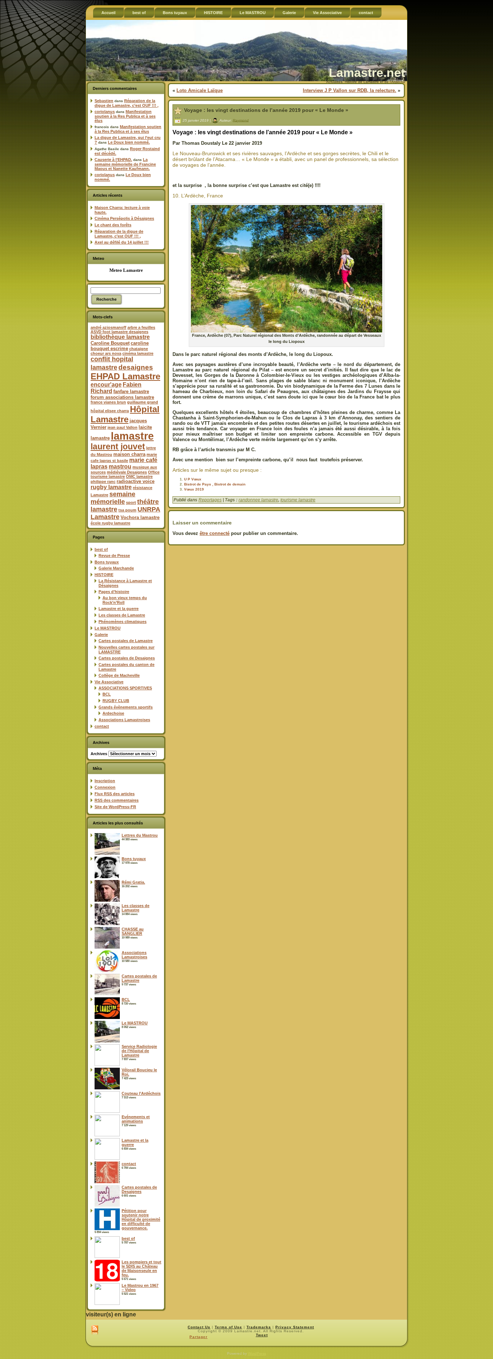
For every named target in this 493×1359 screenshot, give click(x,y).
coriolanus (105, 111)
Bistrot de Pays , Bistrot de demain (214, 484)
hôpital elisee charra (110, 411)
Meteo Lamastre (126, 270)
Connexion (105, 787)
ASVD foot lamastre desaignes (119, 332)
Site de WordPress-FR (115, 807)
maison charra (129, 454)
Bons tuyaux (107, 562)
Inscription (105, 781)
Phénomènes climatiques (123, 621)
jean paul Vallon (123, 427)
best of (101, 549)
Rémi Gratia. (133, 882)
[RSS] (94, 1330)
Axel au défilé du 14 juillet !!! (122, 242)
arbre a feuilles (141, 327)
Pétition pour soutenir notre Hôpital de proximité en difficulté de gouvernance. (141, 1219)
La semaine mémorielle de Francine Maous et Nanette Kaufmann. (125, 164)
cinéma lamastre (137, 353)
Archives (99, 754)
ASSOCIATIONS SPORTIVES (125, 688)
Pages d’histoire (114, 591)
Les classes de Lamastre (122, 615)
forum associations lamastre (122, 397)
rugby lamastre (111, 487)
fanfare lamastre (131, 391)
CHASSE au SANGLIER (133, 931)
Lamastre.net (367, 72)
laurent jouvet (118, 446)
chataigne (138, 349)
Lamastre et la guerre (119, 608)
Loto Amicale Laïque (199, 90)
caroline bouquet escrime (120, 345)
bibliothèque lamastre (120, 337)
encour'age (106, 385)
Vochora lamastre (140, 517)
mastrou (120, 466)
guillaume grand (142, 402)
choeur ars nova (106, 353)
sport (131, 502)
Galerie (101, 634)
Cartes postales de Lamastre (126, 641)
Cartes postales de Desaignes (127, 658)
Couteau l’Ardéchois (141, 1093)
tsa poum (127, 510)
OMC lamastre (139, 476)
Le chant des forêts (113, 225)
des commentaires (117, 800)
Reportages (210, 499)
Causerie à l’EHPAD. (113, 159)
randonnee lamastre (258, 499)
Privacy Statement (294, 1327)
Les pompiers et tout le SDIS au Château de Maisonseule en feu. (141, 1268)
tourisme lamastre (297, 499)
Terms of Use (228, 1327)
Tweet (262, 1335)
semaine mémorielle (113, 498)
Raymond (241, 120)
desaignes (135, 367)
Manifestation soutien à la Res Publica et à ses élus (125, 116)
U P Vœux (192, 479)
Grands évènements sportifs (126, 707)
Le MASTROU (108, 628)
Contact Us (199, 1327)
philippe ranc (103, 481)
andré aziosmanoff (108, 327)
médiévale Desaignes (127, 472)
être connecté (215, 533)
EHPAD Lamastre (125, 376)
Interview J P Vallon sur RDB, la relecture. (349, 90)
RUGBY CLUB (115, 700)
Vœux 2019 (194, 489)
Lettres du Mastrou (140, 835)
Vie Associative (109, 682)
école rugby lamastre (110, 523)
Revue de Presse (114, 555)
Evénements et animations (136, 1119)
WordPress (257, 1353)
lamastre (132, 436)
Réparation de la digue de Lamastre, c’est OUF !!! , (126, 103)
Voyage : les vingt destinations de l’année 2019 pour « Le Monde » (266, 110)
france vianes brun (108, 402)
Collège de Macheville (119, 675)
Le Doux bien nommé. (129, 142)
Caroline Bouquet (110, 343)
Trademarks (259, 1327)
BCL (106, 694)
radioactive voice (135, 481)
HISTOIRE (104, 574)
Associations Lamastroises (124, 720)
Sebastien (104, 101)
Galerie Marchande (116, 568)
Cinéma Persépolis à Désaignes (124, 218)
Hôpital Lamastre (125, 414)
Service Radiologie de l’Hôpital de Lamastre (139, 1050)
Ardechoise (113, 713)
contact (102, 726)
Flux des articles (115, 794)
